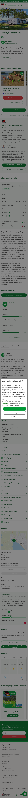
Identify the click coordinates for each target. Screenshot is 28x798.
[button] (14, 416)
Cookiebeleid (5, 403)
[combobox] (22, 380)
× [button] (24, 380)
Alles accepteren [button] (15, 409)
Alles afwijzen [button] (14, 413)
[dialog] (14, 399)
